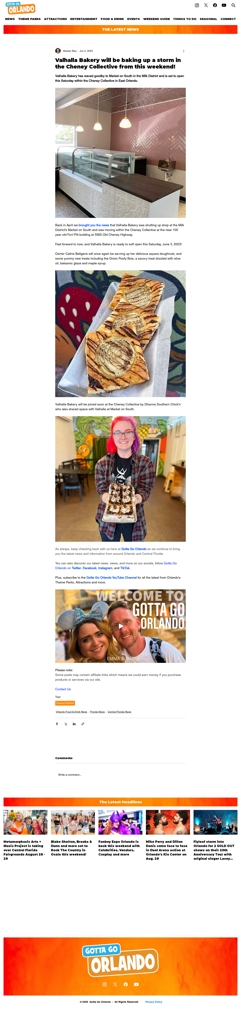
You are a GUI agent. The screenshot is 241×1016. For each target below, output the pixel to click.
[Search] (233, 5)
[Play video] (120, 626)
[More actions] (184, 51)
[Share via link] (83, 724)
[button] (30, 19)
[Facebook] (215, 5)
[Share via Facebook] (57, 724)
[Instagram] (197, 5)
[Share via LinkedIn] (74, 724)
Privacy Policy (153, 1001)
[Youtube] (224, 5)
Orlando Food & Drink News (71, 711)
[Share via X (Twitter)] (65, 724)
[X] (206, 5)
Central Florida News (119, 711)
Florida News (97, 711)
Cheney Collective (65, 703)
